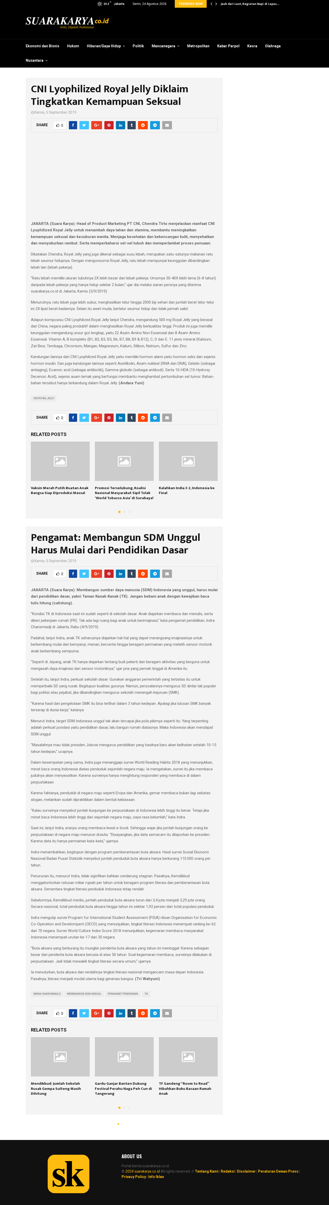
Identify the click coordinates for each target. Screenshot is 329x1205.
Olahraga (273, 46)
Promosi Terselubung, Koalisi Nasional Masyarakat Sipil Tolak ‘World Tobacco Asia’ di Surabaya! (124, 493)
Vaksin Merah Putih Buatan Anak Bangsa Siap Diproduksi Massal (59, 490)
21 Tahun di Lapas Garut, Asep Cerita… (249, 3)
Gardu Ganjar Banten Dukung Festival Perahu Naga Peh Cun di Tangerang (123, 1088)
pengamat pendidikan (123, 993)
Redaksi (228, 1171)
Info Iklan (156, 1177)
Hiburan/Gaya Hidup (104, 46)
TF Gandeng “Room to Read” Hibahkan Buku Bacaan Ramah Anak (185, 1088)
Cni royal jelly (43, 398)
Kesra (252, 46)
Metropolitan (198, 46)
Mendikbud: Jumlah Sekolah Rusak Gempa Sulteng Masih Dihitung (56, 1088)
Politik (138, 46)
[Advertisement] (124, 179)
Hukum (73, 46)
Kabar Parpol (228, 46)
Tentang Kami (206, 1171)
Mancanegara (163, 46)
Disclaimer (246, 1171)
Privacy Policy (134, 1177)
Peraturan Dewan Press (278, 1171)
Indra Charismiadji (47, 993)
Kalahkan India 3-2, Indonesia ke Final (187, 490)
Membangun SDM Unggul (84, 993)
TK (146, 993)
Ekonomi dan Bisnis (42, 46)
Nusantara (34, 60)
